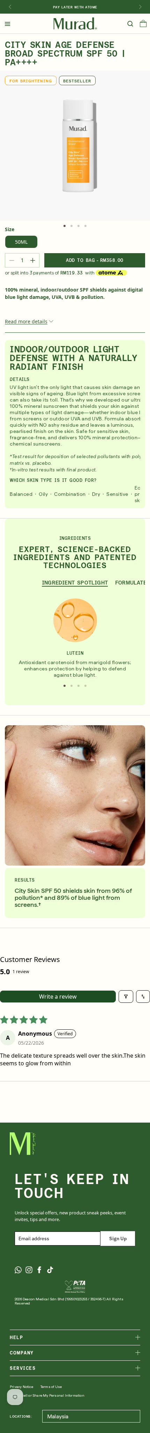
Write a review (58, 996)
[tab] (64, 226)
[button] (143, 25)
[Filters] (126, 996)
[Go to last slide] (10, 7)
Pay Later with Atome (75, 7)
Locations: (21, 1416)
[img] (75, 23)
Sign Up (118, 1238)
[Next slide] (140, 7)
